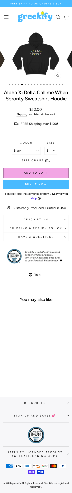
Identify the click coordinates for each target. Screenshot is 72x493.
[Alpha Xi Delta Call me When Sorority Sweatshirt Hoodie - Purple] (11, 378)
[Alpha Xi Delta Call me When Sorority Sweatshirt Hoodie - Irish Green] (20, 374)
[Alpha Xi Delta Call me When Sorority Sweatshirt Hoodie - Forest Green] (15, 374)
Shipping (22, 114)
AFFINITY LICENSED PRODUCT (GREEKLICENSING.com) (34, 454)
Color (26, 142)
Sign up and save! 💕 (35, 415)
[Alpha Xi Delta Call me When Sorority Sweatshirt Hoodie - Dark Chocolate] (6, 374)
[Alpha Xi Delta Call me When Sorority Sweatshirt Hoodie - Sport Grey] (20, 378)
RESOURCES (35, 402)
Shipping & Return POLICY (36, 228)
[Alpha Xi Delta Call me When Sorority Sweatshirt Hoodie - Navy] (24, 374)
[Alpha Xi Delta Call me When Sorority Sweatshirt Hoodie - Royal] (15, 378)
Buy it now (36, 184)
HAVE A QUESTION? (36, 236)
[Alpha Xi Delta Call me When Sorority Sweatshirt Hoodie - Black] (11, 374)
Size (51, 142)
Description (36, 219)
